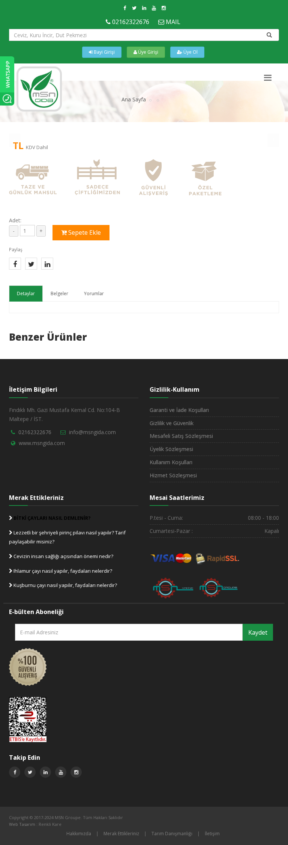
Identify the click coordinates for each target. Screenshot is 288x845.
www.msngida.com (42, 443)
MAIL (173, 22)
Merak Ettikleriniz (121, 833)
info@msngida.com (92, 432)
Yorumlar (94, 293)
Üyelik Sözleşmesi (171, 449)
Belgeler (59, 293)
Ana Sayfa (134, 99)
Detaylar (26, 293)
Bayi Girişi (104, 52)
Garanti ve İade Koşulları (179, 409)
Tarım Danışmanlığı (172, 833)
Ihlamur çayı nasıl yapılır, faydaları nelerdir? (62, 570)
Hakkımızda (78, 833)
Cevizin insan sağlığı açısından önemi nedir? (62, 556)
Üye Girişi (147, 52)
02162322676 (130, 22)
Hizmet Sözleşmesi (173, 475)
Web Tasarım (22, 824)
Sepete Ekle (84, 232)
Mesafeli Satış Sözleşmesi (181, 435)
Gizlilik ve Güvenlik (172, 423)
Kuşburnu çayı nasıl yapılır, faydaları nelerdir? (64, 585)
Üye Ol (190, 52)
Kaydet (257, 632)
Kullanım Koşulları (171, 462)
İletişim (212, 833)
